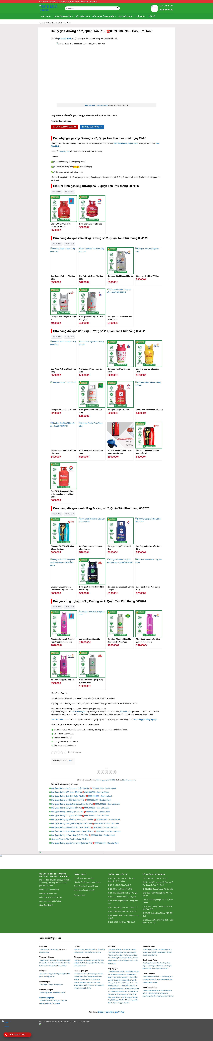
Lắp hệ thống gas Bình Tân (119, 991)
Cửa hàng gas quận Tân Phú (58, 23)
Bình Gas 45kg (44, 952)
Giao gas (45, 16)
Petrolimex (52, 960)
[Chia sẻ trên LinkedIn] (114, 772)
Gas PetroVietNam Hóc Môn (151, 990)
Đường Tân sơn (89, 985)
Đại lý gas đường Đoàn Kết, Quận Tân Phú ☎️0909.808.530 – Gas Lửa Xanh (81, 796)
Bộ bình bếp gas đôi (59, 993)
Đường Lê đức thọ (79, 979)
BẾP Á (42, 1001)
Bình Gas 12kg (53, 949)
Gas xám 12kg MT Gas (125, 958)
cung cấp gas (64, 151)
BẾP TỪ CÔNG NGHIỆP (53, 1003)
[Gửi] (118, 8)
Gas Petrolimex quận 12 (166, 977)
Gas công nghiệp (62, 16)
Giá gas (140, 16)
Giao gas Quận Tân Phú (93, 963)
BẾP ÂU (47, 1001)
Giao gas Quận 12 (79, 960)
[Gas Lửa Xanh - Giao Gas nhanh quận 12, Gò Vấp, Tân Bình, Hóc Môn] (50, 8)
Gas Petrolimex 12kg (130, 952)
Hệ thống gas (83, 16)
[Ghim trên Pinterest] (110, 772)
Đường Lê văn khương (93, 979)
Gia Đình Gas (125, 712)
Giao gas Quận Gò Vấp (93, 960)
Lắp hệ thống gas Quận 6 (123, 980)
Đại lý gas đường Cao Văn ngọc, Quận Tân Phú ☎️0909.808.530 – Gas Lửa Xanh (83, 788)
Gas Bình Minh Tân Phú (150, 955)
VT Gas (46, 966)
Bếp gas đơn (44, 974)
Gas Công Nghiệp (90, 949)
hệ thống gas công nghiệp (145, 720)
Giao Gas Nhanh (46, 905)
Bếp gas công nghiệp (103, 16)
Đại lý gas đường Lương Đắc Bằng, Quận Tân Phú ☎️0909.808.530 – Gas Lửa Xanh (85, 823)
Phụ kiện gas (125, 16)
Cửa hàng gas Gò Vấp (115, 1012)
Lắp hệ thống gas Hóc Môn (121, 1003)
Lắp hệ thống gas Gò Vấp (123, 994)
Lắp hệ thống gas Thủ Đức (116, 971)
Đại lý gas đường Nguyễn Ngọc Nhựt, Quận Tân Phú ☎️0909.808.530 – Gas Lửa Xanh (85, 819)
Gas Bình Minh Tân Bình (165, 952)
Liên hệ (151, 16)
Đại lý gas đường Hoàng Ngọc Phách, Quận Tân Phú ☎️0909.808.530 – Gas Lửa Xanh (85, 831)
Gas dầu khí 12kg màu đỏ (124, 961)
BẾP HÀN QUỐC (56, 1001)
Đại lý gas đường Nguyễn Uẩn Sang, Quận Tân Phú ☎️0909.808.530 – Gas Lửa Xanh (85, 804)
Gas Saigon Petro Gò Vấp (156, 966)
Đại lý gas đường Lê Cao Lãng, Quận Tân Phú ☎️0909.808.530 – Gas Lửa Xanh (83, 835)
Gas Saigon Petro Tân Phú (160, 969)
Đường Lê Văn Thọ (85, 988)
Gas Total (63, 963)
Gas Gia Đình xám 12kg (116, 952)
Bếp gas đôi (52, 974)
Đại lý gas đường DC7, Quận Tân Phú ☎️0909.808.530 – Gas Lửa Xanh (80, 792)
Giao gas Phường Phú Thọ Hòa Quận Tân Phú (70, 839)
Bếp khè (42, 1003)
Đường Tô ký (91, 982)
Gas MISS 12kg (113, 958)
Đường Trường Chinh (80, 974)
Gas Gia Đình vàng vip (115, 949)
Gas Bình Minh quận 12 (165, 949)
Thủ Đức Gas (53, 966)
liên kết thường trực (128, 780)
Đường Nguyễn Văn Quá (95, 974)
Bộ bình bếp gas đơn (46, 993)
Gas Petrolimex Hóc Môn (150, 977)
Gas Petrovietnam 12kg (130, 955)
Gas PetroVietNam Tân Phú (165, 996)
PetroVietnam (60, 960)
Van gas (51, 985)
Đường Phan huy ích (80, 977)
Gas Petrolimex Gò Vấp (150, 979)
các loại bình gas (78, 712)
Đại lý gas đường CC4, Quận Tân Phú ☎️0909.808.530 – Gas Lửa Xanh (80, 808)
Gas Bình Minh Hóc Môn (150, 949)
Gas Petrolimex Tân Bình (165, 979)
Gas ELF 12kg (62, 966)
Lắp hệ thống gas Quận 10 (129, 986)
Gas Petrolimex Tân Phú (150, 982)
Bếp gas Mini (50, 977)
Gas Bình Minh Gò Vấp (150, 952)
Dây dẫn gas (43, 985)
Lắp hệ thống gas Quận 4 (121, 977)
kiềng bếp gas (58, 985)
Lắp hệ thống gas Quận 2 (117, 974)
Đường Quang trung (80, 982)
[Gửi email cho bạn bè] (106, 772)
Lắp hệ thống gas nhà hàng (93, 952)
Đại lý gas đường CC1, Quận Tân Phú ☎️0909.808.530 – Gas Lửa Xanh (80, 816)
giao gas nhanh (102, 105)
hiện (70, 760)
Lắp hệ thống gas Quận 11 (116, 988)
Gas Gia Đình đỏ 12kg (129, 949)
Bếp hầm (64, 1001)
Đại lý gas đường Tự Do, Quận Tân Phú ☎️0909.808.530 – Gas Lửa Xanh (80, 812)
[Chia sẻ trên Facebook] (98, 772)
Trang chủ (43, 23)
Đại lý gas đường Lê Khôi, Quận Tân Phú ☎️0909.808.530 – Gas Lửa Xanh (81, 800)
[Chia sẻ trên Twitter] (102, 772)
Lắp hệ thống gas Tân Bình (130, 997)
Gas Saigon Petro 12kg (115, 955)
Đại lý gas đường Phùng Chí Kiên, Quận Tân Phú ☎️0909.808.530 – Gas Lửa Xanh (84, 827)
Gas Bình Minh (79, 895)
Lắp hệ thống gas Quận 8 (127, 983)
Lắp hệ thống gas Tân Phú (116, 1000)
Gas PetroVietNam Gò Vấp (156, 993)
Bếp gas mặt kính (62, 974)
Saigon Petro (133, 143)
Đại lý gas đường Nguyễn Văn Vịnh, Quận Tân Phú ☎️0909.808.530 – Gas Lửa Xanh (85, 843)
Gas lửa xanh (90, 105)
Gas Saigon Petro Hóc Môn (151, 963)
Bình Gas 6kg (44, 949)
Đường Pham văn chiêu (95, 977)
